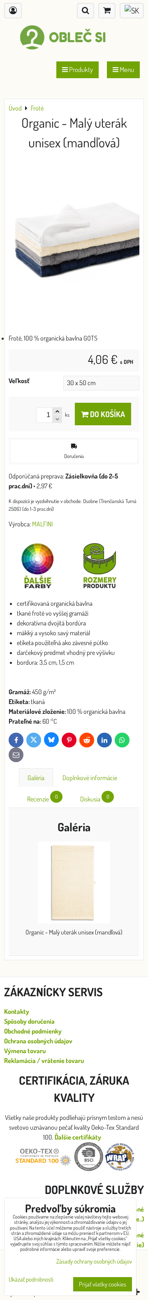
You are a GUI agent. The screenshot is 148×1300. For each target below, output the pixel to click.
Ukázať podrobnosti (31, 1279)
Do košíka (106, 414)
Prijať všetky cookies (102, 1284)
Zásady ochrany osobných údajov (94, 1261)
